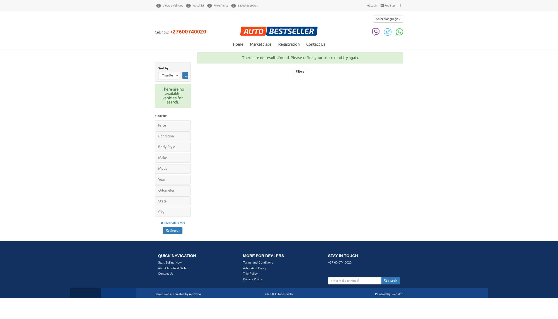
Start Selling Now (170, 262)
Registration (289, 44)
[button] (170, 5)
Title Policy (250, 273)
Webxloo (397, 294)
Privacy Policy (252, 279)
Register (389, 5)
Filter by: (161, 115)
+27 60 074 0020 (340, 262)
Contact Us (315, 44)
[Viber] (376, 31)
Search (174, 230)
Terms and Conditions (258, 262)
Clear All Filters (174, 223)
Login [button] (374, 5)
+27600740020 (188, 32)
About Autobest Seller (173, 268)
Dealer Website (164, 294)
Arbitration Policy (254, 268)
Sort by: (164, 68)
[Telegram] (387, 31)
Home (238, 44)
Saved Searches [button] (245, 5)
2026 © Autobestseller (279, 294)
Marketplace (261, 44)
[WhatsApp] (399, 31)
